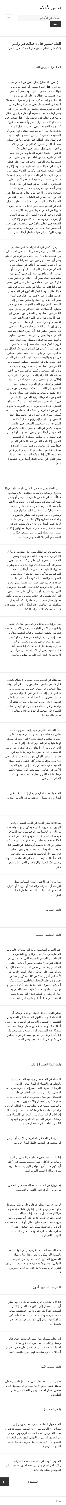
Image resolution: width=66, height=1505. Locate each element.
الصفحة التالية (4, 1481)
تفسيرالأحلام (50, 8)
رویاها (58, 1500)
